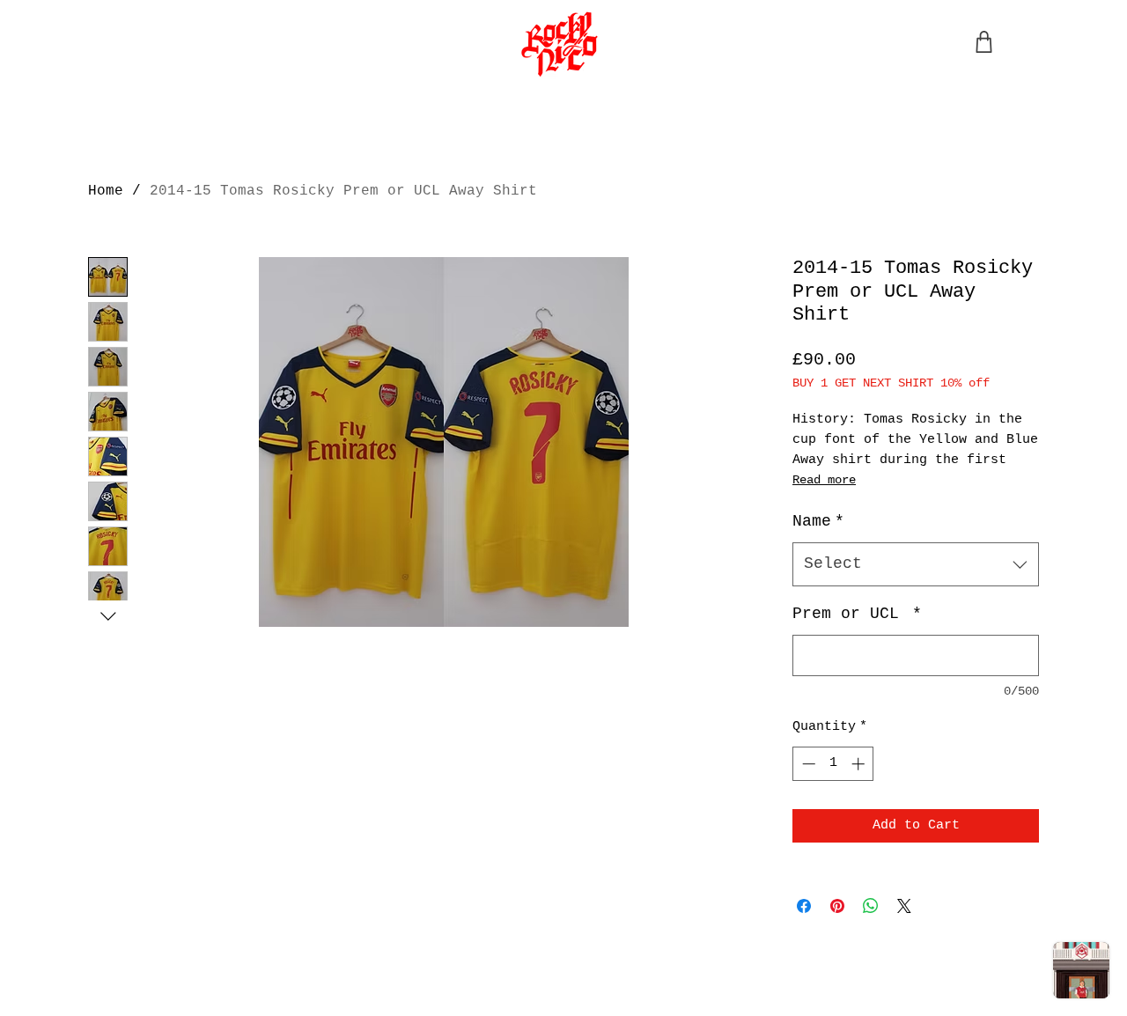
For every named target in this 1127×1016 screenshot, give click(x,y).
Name (818, 521)
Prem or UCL (857, 613)
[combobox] (915, 564)
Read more (824, 480)
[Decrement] (807, 763)
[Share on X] (904, 906)
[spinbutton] (833, 763)
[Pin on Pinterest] (837, 906)
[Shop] (983, 41)
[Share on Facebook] (803, 906)
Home (105, 191)
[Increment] (860, 763)
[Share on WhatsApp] (870, 906)
